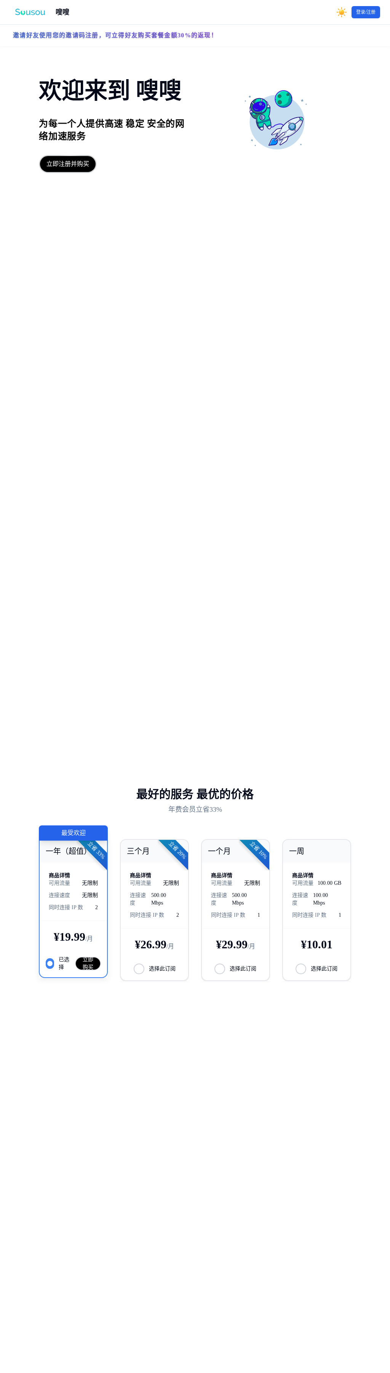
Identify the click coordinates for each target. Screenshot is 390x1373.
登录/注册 (366, 12)
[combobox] (329, 12)
